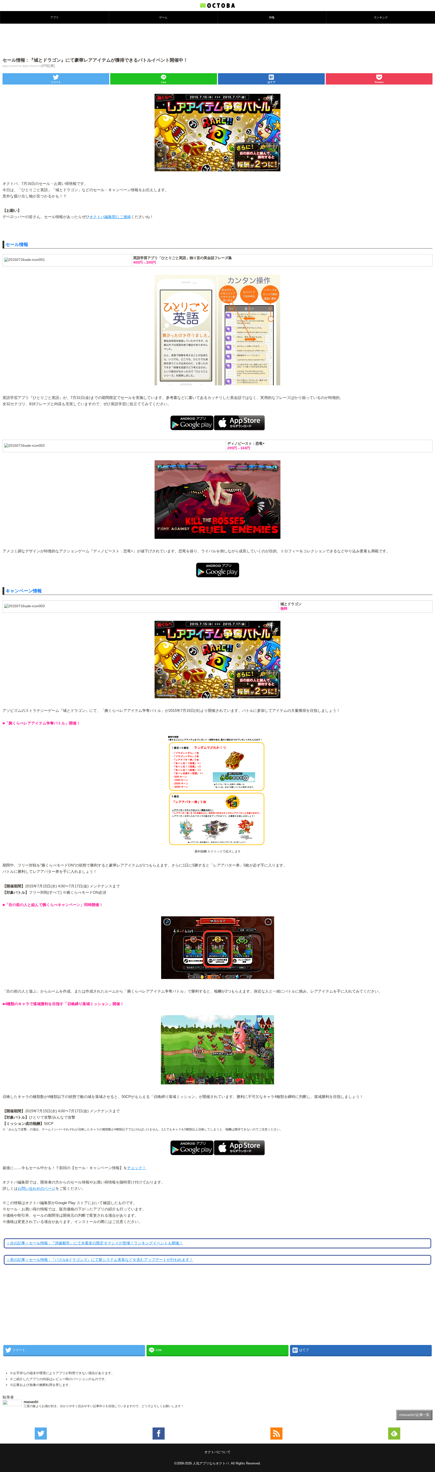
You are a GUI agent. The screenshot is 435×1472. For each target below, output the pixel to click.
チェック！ (136, 1168)
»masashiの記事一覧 (414, 1415)
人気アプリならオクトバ (211, 1463)
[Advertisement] (217, 40)
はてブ (271, 82)
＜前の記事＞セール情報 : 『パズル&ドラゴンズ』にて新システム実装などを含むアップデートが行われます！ (99, 1260)
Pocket (379, 82)
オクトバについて (217, 1452)
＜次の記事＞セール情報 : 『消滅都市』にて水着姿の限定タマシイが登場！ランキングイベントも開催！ (94, 1243)
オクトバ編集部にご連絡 (110, 217)
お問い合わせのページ (36, 1189)
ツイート (56, 82)
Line (163, 82)
